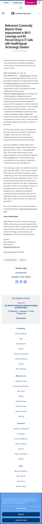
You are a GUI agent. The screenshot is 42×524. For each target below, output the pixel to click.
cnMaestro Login (17, 3)
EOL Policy (21, 391)
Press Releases (21, 369)
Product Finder (21, 406)
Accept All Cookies (21, 520)
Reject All (21, 514)
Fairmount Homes (12, 83)
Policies (21, 364)
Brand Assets (21, 344)
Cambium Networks (18, 93)
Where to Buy (21, 486)
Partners (6, 3)
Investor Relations (21, 359)
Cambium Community (21, 429)
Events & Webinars (21, 439)
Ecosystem (21, 434)
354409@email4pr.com (12, 247)
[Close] (39, 496)
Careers (21, 349)
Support (21, 459)
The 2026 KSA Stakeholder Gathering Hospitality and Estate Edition (21, 306)
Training (21, 416)
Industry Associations (21, 354)
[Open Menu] (3, 13)
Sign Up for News (21, 454)
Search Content (21, 411)
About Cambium (21, 333)
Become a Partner (21, 471)
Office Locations (21, 444)
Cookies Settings (21, 508)
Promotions (21, 481)
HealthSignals (25, 76)
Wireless (22, 260)
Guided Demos (21, 401)
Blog (21, 338)
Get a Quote (29, 3)
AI (20, 8)
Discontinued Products (21, 386)
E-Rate (21, 396)
